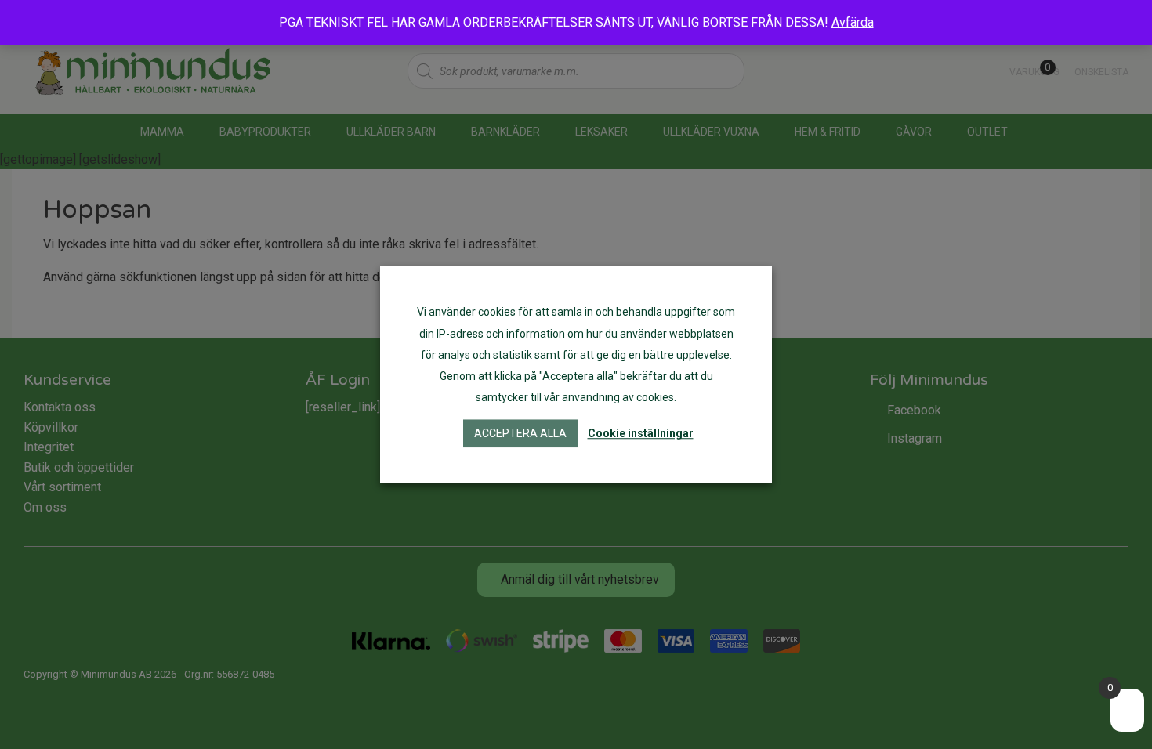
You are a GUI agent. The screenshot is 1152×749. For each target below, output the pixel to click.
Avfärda (852, 22)
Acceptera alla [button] (520, 434)
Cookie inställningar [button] (641, 434)
